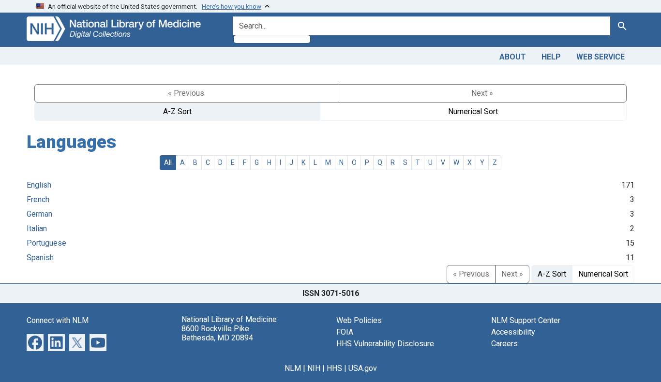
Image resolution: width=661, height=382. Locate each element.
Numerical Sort (473, 111)
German (39, 214)
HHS (334, 368)
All (168, 162)
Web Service (600, 56)
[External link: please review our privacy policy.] (35, 341)
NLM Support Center (525, 320)
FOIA (344, 332)
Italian (37, 228)
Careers (504, 343)
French (38, 199)
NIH (313, 368)
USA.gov (362, 368)
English (39, 185)
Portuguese (46, 243)
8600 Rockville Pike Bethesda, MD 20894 (217, 333)
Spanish (40, 257)
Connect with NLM (58, 320)
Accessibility (513, 332)
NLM (293, 368)
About (512, 56)
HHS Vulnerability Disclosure (385, 343)
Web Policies (359, 320)
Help (551, 56)
